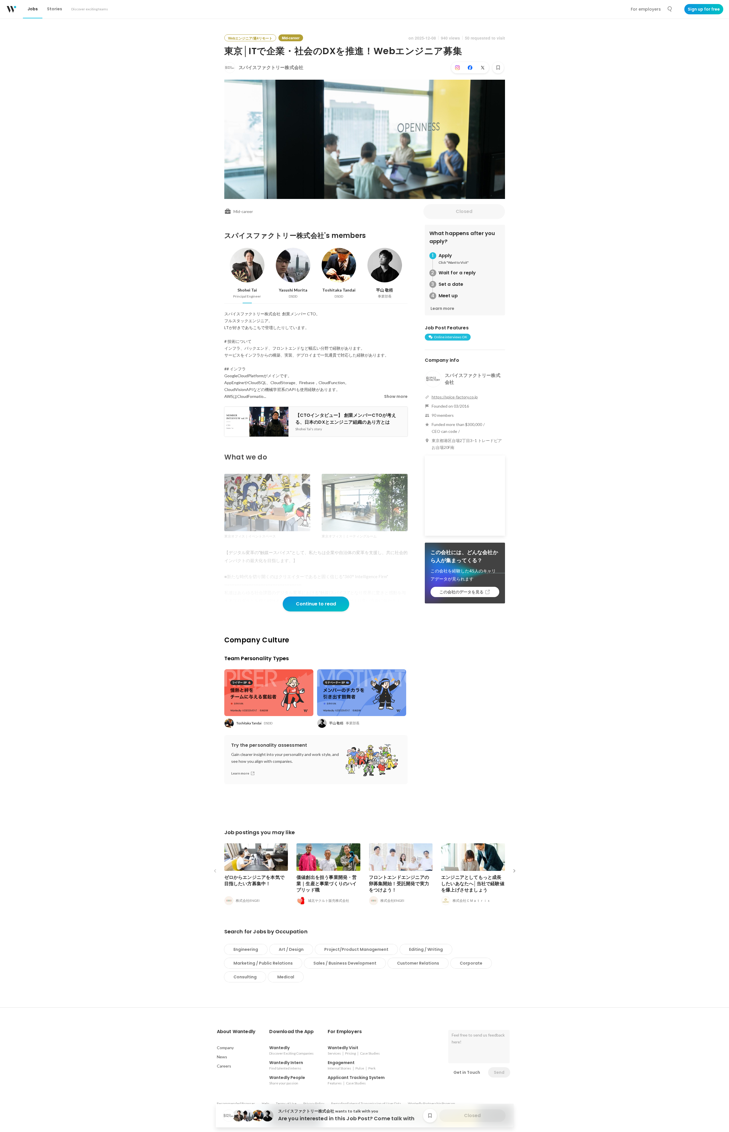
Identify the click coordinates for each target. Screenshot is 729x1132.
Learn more (442, 308)
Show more (396, 396)
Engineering (245, 949)
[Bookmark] (498, 67)
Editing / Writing (426, 949)
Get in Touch (466, 1072)
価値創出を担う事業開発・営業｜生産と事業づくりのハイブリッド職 (326, 883)
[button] (236, 1031)
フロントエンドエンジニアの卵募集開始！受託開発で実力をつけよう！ (399, 883)
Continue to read (316, 604)
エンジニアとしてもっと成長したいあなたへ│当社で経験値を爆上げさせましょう (472, 883)
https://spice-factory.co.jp (455, 396)
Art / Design (291, 949)
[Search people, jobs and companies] (670, 9)
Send (499, 1072)
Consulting (245, 977)
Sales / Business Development (344, 963)
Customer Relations (418, 963)
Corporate (471, 963)
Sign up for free (704, 9)
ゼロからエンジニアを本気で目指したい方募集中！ (254, 880)
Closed (464, 211)
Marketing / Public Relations (263, 963)
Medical (285, 977)
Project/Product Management (356, 949)
